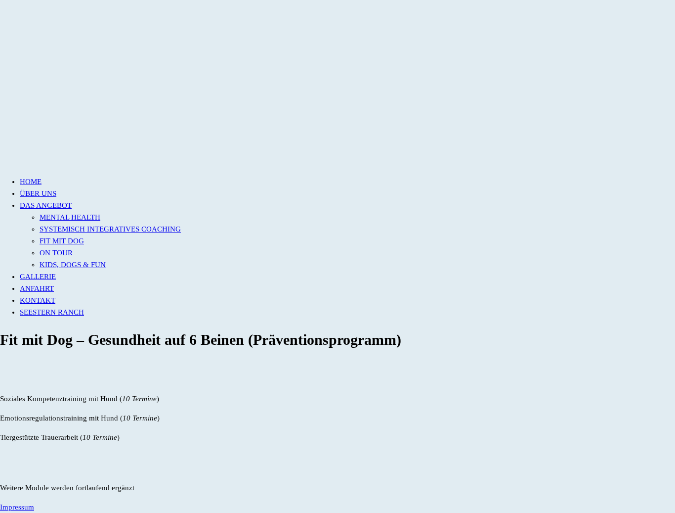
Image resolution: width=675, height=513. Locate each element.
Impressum (17, 507)
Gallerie (38, 276)
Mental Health (70, 217)
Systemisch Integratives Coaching (110, 229)
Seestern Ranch (52, 312)
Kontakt (37, 300)
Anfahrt (37, 288)
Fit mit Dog (62, 241)
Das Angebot (46, 205)
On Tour (56, 253)
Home (31, 182)
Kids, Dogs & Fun (73, 265)
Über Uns (38, 193)
